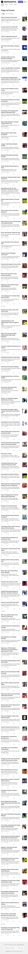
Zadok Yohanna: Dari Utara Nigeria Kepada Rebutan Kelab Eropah (10, 837)
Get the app (20, 948)
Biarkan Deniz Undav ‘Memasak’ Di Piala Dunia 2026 (10, 705)
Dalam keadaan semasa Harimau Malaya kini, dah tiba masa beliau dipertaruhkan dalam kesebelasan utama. (10, 214)
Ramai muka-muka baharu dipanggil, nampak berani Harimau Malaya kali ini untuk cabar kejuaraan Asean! (10, 498)
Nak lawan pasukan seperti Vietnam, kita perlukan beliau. (10, 125)
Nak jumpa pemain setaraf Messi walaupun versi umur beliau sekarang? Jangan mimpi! (11, 530)
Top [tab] (6, 13)
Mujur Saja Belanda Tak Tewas (9, 769)
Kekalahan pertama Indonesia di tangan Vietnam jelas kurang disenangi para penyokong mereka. (10, 266)
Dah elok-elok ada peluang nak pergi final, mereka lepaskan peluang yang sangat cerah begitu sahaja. (10, 446)
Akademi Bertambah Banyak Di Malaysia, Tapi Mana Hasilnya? (9, 592)
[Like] (2, 24)
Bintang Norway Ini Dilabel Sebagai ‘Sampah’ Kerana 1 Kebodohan (10, 484)
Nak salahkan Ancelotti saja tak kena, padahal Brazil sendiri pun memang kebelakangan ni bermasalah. (9, 783)
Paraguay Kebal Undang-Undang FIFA (10, 560)
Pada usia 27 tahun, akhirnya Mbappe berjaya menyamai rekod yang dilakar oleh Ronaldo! (10, 508)
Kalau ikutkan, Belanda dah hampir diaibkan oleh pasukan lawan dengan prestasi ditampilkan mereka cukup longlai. (10, 772)
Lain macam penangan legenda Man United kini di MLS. (11, 350)
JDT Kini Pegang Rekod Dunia (9, 36)
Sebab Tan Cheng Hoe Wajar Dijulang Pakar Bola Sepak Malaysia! (9, 335)
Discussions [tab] (11, 13)
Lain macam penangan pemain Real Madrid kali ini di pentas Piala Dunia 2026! (11, 664)
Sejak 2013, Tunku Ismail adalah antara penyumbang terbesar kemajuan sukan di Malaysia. (10, 114)
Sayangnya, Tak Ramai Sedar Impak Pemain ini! (10, 178)
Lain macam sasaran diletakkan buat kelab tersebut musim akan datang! (10, 402)
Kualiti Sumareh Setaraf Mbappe (10, 366)
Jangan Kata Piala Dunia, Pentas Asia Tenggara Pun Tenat (10, 859)
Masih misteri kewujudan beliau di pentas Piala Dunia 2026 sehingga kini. (10, 729)
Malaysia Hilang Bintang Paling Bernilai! (9, 155)
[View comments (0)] (8, 24)
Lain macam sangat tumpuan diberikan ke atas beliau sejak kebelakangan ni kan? (10, 257)
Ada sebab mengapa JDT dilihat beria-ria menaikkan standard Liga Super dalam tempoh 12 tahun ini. (10, 653)
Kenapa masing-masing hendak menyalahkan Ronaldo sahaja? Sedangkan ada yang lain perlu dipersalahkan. (10, 629)
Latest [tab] (3, 13)
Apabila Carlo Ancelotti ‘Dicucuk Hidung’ (10, 903)
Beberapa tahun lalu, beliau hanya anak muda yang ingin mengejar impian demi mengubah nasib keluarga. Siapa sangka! (10, 840)
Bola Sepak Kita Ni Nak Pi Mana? (10, 474)
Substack (8, 951)
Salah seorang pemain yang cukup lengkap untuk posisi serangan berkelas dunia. (10, 641)
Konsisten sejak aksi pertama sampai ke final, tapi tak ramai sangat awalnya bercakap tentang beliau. (10, 435)
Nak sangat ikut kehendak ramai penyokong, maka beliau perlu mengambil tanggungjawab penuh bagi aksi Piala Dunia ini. (10, 906)
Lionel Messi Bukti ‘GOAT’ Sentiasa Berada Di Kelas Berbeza (10, 527)
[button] (2, 4)
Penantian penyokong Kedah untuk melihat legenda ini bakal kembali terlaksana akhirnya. (10, 19)
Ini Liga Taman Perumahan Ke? (9, 27)
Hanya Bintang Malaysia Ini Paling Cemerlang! (10, 100)
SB (4, 83)
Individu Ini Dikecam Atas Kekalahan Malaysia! (8, 57)
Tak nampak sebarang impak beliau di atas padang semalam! (10, 203)
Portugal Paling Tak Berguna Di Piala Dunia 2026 (9, 538)
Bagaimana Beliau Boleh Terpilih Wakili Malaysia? (10, 285)
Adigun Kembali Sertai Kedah (9, 17)
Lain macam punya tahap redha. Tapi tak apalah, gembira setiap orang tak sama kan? (10, 931)
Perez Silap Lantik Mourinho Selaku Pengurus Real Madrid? (10, 825)
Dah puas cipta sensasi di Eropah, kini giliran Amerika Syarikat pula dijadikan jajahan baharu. (9, 277)
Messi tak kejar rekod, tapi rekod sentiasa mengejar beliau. (10, 751)
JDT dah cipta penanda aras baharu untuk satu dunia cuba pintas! (10, 38)
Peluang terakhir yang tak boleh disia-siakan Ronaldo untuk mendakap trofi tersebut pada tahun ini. (9, 895)
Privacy (10, 944)
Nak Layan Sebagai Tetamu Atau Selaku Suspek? (10, 716)
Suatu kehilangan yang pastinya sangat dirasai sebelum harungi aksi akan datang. (10, 159)
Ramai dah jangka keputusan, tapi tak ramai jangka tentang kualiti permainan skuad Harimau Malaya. (11, 103)
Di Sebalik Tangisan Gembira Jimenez (9, 791)
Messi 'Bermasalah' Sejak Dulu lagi (10, 232)
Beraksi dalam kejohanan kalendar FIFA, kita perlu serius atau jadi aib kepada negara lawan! (10, 313)
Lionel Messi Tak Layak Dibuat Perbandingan (9, 748)
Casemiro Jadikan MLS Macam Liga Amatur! (11, 346)
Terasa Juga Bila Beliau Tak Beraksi (10, 68)
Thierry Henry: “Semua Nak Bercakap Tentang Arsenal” (8, 914)
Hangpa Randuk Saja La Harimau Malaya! (10, 377)
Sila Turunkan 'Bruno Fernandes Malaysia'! (9, 211)
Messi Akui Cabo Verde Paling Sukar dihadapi (9, 571)
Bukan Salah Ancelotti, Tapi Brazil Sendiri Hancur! (10, 780)
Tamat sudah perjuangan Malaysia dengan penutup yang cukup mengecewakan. (10, 61)
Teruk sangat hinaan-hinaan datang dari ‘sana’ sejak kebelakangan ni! (10, 299)
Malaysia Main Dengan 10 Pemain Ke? (10, 200)
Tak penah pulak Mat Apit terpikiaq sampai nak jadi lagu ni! (10, 50)
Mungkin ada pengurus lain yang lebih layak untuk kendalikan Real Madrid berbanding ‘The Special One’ (9, 829)
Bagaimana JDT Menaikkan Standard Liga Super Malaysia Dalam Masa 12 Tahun (9, 649)
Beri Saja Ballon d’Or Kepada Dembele (8, 637)
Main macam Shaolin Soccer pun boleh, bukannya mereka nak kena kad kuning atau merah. (10, 563)
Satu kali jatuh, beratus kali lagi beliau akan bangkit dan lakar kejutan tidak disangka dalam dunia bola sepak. (10, 675)
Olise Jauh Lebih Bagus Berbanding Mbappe (11, 814)
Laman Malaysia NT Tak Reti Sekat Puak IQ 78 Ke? (10, 296)
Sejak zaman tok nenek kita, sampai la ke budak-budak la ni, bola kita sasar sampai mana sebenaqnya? (10, 476)
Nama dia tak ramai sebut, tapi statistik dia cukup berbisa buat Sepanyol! (10, 697)
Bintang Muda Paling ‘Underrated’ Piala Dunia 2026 (10, 432)
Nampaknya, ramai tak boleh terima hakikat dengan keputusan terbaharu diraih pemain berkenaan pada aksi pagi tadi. (11, 584)
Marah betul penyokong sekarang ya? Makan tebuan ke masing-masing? (9, 29)
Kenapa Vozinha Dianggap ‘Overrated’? (8, 253)
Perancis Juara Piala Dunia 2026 (10, 602)
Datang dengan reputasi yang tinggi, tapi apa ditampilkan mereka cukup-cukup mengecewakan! (10, 541)
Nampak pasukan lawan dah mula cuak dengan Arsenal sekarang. (10, 92)
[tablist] (7, 13)
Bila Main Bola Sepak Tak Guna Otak (11, 264)
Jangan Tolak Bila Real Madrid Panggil (9, 144)
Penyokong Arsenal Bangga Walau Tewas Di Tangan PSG (10, 928)
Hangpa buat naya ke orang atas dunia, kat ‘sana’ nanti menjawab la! (10, 326)
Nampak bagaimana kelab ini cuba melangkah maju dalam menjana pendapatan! (9, 170)
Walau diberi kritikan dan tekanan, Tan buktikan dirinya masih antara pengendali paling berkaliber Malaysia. (10, 339)
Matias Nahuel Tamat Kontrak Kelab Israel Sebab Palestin (11, 222)
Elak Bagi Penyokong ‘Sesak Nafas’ (10, 357)
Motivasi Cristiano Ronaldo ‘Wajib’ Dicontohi (10, 672)
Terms (14, 944)
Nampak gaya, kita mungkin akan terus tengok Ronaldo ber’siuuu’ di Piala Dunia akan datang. (10, 467)
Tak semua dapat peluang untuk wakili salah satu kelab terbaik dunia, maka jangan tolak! (11, 148)
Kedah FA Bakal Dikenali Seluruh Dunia (10, 166)
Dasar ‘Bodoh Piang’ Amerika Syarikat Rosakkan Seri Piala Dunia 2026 (10, 803)
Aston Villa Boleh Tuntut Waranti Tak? (10, 242)
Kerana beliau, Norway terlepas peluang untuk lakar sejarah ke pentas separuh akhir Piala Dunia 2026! (11, 487)
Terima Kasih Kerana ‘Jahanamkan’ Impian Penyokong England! (10, 443)
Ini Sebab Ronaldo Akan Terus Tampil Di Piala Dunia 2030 (9, 464)
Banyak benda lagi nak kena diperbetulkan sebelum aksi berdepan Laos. (10, 359)
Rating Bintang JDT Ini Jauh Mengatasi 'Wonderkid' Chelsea (9, 189)
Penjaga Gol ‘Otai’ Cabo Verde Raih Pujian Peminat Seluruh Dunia (10, 759)
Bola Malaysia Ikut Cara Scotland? (10, 422)
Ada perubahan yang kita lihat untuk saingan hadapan (9, 137)
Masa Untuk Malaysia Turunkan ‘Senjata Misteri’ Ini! (9, 122)
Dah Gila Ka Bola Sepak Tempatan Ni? (10, 46)
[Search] (25, 13)
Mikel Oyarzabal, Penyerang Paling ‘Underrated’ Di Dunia (10, 694)
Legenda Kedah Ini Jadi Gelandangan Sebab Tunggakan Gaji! (10, 322)
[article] (14, 21)
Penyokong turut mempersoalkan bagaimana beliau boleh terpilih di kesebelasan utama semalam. (8, 288)
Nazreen (6, 393)
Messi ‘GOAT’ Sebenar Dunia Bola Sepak (10, 683)
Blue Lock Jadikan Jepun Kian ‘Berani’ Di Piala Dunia (9, 615)
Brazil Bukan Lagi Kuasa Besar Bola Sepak (10, 549)
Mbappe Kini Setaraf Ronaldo (9, 506)
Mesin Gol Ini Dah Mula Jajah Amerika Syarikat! (9, 274)
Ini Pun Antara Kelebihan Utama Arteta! (9, 89)
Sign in (25, 1)
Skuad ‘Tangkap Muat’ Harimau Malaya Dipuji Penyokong (9, 495)
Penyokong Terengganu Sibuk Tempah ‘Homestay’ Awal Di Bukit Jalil (10, 411)
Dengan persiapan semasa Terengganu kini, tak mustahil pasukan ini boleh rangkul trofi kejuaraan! (11, 415)
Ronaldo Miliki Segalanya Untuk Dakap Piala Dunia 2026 (9, 892)
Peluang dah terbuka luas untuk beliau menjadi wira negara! (9, 391)
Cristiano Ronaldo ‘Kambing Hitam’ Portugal (10, 626)
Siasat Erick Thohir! (6, 453)
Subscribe (20, 1)
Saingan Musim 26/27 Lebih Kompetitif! (8, 133)
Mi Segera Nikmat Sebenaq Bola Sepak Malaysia (9, 870)
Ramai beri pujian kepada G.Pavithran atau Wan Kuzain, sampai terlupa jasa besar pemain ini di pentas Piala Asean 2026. (10, 181)
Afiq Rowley (7, 31)
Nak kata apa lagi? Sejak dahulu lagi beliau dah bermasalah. (10, 235)
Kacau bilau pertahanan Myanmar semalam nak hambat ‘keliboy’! (11, 369)
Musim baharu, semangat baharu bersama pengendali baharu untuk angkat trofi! (10, 884)
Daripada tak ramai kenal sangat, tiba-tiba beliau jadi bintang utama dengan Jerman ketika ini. (10, 709)
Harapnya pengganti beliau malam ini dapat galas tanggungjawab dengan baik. (10, 70)
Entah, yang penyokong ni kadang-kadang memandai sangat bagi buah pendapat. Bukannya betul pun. (10, 851)
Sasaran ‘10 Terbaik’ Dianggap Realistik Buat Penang (9, 399)
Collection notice (20, 944)
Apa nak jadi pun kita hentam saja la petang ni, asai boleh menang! (11, 380)
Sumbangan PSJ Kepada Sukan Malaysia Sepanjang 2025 (9, 111)
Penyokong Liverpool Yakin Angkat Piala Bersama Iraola (10, 881)
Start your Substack (10, 948)
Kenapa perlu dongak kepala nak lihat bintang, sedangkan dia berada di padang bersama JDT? (10, 192)
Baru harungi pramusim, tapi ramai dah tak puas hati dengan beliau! (11, 246)
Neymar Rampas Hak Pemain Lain (10, 727)
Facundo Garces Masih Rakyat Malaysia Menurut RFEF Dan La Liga (11, 78)
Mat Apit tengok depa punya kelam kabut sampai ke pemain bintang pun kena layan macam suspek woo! (10, 720)
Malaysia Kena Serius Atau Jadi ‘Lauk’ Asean (9, 310)
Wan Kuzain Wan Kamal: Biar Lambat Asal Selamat (9, 388)
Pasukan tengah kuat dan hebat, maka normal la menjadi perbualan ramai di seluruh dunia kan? (9, 917)
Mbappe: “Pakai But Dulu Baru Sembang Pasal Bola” (9, 848)
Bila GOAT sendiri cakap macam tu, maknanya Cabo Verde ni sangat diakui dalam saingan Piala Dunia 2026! (9, 574)
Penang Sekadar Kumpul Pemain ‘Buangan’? (10, 516)
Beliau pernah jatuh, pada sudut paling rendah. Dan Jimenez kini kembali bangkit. (10, 794)
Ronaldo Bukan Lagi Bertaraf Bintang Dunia (9, 737)
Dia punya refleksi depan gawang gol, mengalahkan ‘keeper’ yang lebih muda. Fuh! (10, 762)
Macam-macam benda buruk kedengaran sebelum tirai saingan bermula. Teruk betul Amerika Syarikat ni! (10, 807)
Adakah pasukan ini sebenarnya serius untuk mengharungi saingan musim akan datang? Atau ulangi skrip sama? (10, 519)
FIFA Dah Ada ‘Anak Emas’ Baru (9, 582)
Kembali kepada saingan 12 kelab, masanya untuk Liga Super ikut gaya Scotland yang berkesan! (11, 424)
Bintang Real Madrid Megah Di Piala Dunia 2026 (10, 661)
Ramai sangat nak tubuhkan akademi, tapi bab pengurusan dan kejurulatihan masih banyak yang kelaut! (10, 595)
